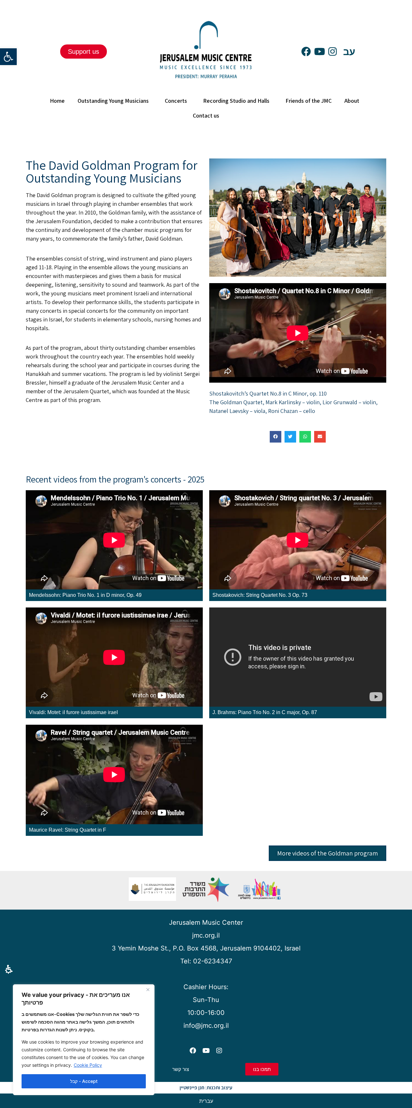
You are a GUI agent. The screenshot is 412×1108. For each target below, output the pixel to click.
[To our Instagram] (332, 53)
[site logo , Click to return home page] (206, 83)
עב (349, 51)
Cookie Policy (88, 1065)
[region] (83, 1039)
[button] (8, 969)
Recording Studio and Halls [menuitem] (236, 100)
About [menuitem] (351, 100)
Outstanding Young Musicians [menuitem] (113, 100)
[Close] (148, 990)
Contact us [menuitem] (206, 115)
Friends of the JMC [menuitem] (309, 100)
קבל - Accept (84, 1081)
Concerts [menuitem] (176, 100)
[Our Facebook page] (306, 53)
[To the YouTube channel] (320, 53)
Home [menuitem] (57, 100)
